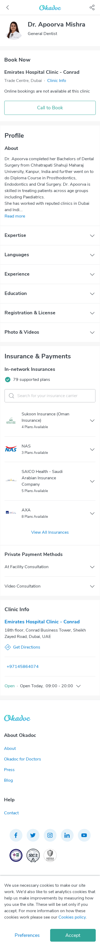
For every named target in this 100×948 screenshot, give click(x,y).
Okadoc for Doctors (22, 759)
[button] (56, 80)
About (10, 748)
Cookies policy (72, 917)
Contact (11, 813)
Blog (8, 780)
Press (9, 770)
